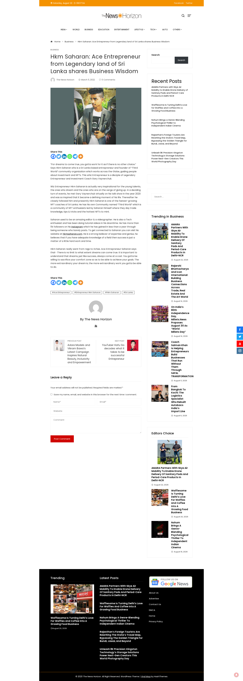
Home (152, 615)
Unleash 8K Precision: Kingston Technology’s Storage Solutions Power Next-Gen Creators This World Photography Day (167, 157)
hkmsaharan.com (72, 234)
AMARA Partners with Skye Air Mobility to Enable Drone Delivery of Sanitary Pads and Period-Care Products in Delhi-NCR (169, 91)
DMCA (152, 610)
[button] (66, 639)
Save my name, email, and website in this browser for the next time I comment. (95, 394)
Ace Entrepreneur (62, 292)
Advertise (154, 598)
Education (103, 29)
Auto (165, 29)
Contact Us (155, 604)
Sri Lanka (129, 292)
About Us (153, 592)
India (63, 29)
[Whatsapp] (69, 156)
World (76, 29)
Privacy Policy (156, 621)
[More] (80, 156)
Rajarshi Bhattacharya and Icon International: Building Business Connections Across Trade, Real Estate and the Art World (180, 281)
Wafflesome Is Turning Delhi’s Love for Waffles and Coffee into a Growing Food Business (169, 107)
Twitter (189, 3)
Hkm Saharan (113, 292)
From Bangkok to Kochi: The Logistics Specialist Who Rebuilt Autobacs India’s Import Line (178, 399)
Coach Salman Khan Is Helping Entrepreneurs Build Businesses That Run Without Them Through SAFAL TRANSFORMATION (182, 359)
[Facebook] (53, 156)
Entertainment (121, 29)
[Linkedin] (64, 156)
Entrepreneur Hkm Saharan (88, 292)
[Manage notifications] (236, 675)
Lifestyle (138, 29)
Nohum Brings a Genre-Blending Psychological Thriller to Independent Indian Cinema (168, 122)
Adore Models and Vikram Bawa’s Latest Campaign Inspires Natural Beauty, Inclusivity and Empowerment (79, 352)
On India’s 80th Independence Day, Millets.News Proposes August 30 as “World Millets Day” (180, 319)
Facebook (179, 3)
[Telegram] (75, 156)
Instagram (77, 226)
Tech (152, 29)
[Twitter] (58, 156)
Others (176, 29)
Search (155, 54)
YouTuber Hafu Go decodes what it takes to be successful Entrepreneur (113, 350)
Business (89, 29)
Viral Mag (145, 676)
